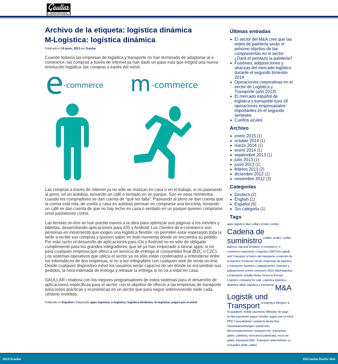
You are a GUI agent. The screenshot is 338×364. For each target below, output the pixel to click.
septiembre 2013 (250, 155)
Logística (268, 280)
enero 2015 (245, 136)
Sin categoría (246, 209)
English (241, 199)
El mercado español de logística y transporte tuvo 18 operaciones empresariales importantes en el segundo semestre (261, 106)
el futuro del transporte (260, 256)
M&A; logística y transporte (257, 284)
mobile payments (254, 311)
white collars (249, 345)
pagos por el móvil (184, 302)
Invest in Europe (272, 275)
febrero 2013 (246, 169)
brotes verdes (270, 224)
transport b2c (262, 330)
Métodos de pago (277, 311)
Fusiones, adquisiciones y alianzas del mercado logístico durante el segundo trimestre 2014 (262, 70)
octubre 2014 (246, 140)
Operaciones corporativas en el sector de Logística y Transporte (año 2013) (263, 87)
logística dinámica (140, 302)
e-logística (118, 302)
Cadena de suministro (245, 236)
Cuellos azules (248, 120)
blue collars (253, 224)
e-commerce (269, 246)
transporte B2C (245, 340)
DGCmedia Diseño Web (319, 359)
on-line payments (238, 316)
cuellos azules (272, 237)
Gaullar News (252, 275)
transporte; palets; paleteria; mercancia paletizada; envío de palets (258, 335)
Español (67, 302)
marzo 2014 (245, 145)
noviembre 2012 (249, 178)
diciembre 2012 (249, 174)
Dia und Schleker (249, 246)
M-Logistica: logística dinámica (100, 40)
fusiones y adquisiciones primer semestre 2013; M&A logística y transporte (259, 270)
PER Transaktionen (239, 321)
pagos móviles (259, 316)
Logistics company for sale (244, 280)
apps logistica (100, 302)
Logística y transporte (58, 9)
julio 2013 (243, 159)
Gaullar (91, 48)
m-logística (162, 302)
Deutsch (242, 194)
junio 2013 (244, 164)
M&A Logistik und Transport (259, 296)
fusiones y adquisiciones (259, 265)
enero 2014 (245, 150)
